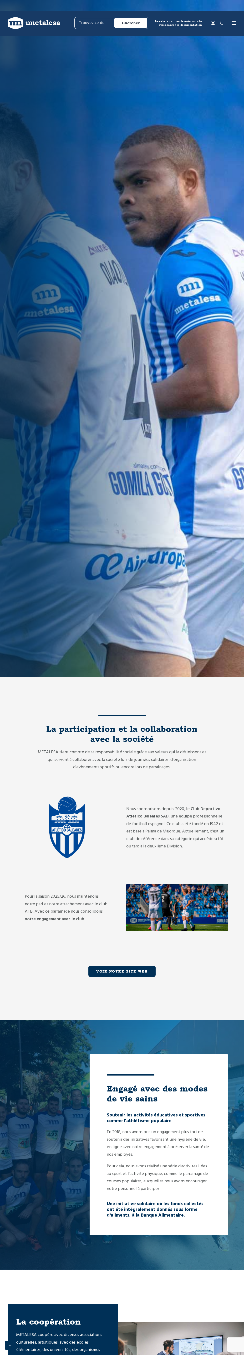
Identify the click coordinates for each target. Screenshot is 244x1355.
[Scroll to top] (9, 1345)
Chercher (131, 23)
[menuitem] (110, 23)
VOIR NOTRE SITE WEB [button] (122, 971)
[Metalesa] (34, 23)
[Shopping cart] (219, 23)
